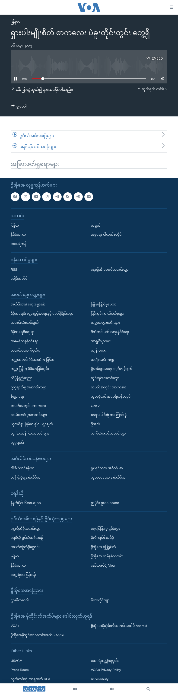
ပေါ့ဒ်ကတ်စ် (19, 278)
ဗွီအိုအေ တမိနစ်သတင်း (107, 556)
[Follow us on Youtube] (36, 196)
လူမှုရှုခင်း (17, 442)
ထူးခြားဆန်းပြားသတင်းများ (30, 433)
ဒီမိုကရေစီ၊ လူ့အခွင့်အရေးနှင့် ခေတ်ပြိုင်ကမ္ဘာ (42, 313)
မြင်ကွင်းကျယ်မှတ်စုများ (107, 313)
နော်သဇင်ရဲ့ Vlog (103, 565)
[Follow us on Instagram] (46, 196)
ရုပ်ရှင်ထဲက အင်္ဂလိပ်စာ (107, 468)
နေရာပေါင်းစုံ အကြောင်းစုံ (109, 415)
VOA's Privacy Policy (106, 670)
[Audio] (112, 689)
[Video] (75, 689)
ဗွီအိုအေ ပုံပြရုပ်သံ (103, 547)
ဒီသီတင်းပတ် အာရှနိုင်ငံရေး (110, 332)
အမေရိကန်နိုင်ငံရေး (24, 341)
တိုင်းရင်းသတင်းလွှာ (105, 378)
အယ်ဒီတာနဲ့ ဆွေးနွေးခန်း (28, 304)
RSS (14, 269)
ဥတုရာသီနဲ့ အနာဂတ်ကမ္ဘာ (28, 387)
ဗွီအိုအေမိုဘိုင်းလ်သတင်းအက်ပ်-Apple (37, 635)
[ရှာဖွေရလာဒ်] (148, 689)
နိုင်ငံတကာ (18, 234)
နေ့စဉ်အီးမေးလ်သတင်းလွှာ (109, 269)
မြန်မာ (15, 21)
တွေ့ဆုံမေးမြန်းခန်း (23, 574)
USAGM (16, 660)
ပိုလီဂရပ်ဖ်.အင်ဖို (102, 537)
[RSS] (67, 196)
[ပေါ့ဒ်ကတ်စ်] (78, 196)
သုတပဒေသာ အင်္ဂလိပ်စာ (108, 477)
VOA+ (15, 626)
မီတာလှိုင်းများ (101, 600)
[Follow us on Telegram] (57, 196)
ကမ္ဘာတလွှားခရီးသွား (105, 322)
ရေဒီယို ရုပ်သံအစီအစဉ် (27, 537)
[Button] (19, 107)
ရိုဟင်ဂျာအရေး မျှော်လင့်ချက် (111, 369)
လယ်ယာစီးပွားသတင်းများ (29, 415)
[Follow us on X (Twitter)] (25, 196)
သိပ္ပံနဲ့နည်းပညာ (21, 378)
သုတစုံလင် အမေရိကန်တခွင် (110, 396)
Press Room (20, 670)
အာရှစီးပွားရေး (101, 341)
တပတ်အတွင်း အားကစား (28, 405)
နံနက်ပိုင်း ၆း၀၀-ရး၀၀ (26, 503)
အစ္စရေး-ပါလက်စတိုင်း (107, 234)
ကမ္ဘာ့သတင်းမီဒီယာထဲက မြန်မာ (32, 359)
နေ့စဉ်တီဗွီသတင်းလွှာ (25, 528)
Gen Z (95, 405)
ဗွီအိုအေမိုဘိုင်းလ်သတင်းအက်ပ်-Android (119, 626)
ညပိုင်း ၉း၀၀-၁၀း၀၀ (105, 503)
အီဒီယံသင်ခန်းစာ (22, 468)
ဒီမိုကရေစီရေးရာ (22, 332)
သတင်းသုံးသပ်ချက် (25, 322)
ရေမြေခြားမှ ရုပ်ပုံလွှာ (105, 528)
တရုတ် (96, 225)
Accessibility (99, 679)
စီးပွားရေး (17, 396)
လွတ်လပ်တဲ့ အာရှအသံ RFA (30, 679)
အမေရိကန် (18, 244)
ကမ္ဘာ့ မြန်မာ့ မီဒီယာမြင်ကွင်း (30, 369)
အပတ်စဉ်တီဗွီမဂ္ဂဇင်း (25, 547)
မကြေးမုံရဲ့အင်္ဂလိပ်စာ (25, 477)
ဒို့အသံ (95, 424)
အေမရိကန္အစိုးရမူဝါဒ (105, 660)
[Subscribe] (88, 196)
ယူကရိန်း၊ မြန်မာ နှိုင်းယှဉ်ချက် (32, 424)
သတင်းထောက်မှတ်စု (25, 350)
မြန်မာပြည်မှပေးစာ (103, 304)
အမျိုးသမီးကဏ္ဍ (102, 359)
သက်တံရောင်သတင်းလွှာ (108, 433)
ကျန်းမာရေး (99, 350)
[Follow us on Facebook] (15, 196)
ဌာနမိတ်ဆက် (20, 600)
